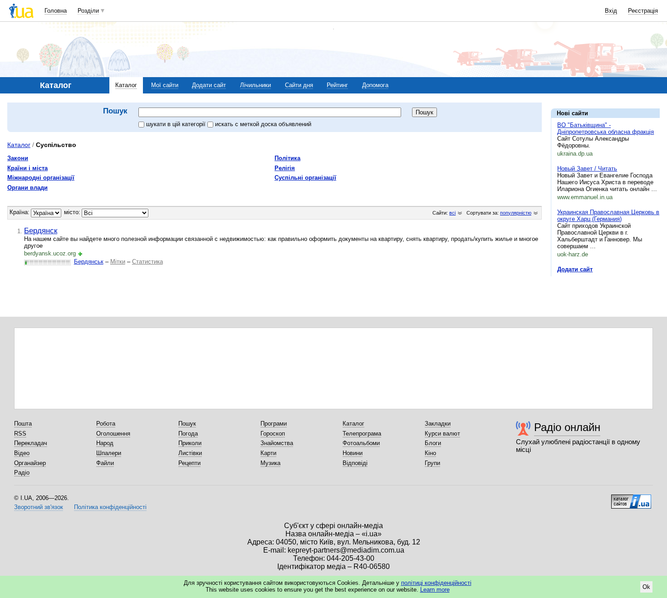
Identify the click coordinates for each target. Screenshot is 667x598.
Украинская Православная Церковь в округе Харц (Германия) (608, 215)
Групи (432, 463)
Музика (270, 463)
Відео (21, 453)
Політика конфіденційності (110, 507)
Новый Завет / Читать (587, 168)
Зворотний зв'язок (38, 507)
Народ (104, 443)
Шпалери (108, 453)
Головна (55, 10)
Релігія (285, 168)
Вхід (611, 10)
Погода (188, 433)
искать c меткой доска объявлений (263, 124)
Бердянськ (88, 261)
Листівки (190, 453)
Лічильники (255, 85)
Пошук (187, 423)
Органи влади (27, 187)
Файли (105, 463)
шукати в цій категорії (176, 124)
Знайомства (276, 443)
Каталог (126, 85)
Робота (105, 423)
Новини (353, 453)
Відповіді (355, 463)
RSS (20, 433)
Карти (268, 453)
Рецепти (189, 463)
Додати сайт (209, 85)
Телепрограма (362, 433)
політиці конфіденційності (436, 582)
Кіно (430, 453)
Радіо (21, 472)
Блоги (433, 443)
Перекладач (30, 443)
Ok (646, 586)
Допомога (375, 85)
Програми (273, 423)
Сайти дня (299, 85)
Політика (287, 158)
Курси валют (442, 433)
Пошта (23, 423)
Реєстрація (643, 10)
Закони (17, 158)
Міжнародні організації (40, 177)
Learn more (435, 589)
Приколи (189, 443)
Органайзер (30, 463)
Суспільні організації (305, 177)
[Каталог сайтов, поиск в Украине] (631, 498)
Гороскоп (272, 433)
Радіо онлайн (567, 427)
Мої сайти (164, 85)
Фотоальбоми (361, 443)
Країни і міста (27, 168)
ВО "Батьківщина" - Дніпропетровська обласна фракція (605, 128)
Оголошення (113, 433)
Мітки (117, 261)
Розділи (88, 10)
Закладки (438, 423)
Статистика (147, 261)
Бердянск (40, 230)
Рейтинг (337, 85)
